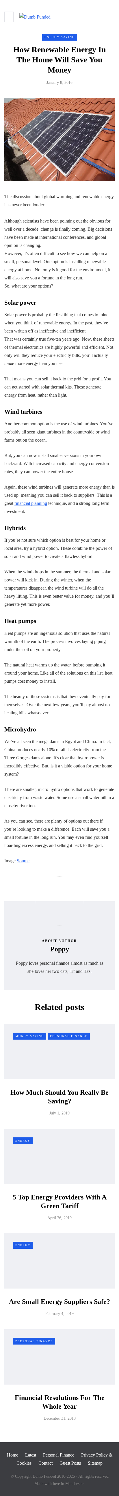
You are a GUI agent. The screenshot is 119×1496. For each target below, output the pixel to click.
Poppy (59, 949)
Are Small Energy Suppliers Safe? (59, 1301)
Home (12, 1454)
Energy (22, 1140)
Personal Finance (69, 1036)
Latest (30, 1454)
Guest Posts (70, 1463)
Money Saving (29, 1036)
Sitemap (95, 1463)
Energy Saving (59, 37)
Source (23, 860)
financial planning (30, 503)
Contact (45, 1463)
